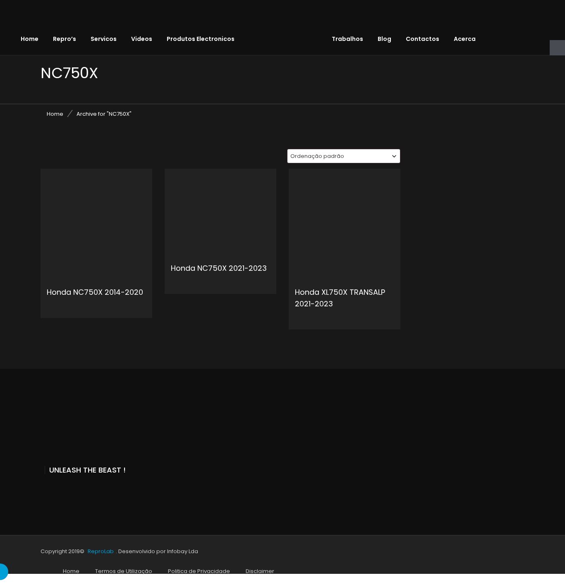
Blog (384, 39)
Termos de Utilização (123, 571)
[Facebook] (43, 492)
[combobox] (343, 156)
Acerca (465, 39)
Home (29, 39)
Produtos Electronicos (201, 39)
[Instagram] (80, 492)
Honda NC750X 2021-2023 (219, 268)
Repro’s (64, 39)
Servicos (104, 39)
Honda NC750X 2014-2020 (95, 292)
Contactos (422, 39)
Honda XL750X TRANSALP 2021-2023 (340, 298)
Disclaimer (260, 571)
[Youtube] (62, 492)
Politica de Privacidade (199, 571)
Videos (141, 39)
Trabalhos (347, 39)
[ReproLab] (289, 18)
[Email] (98, 492)
